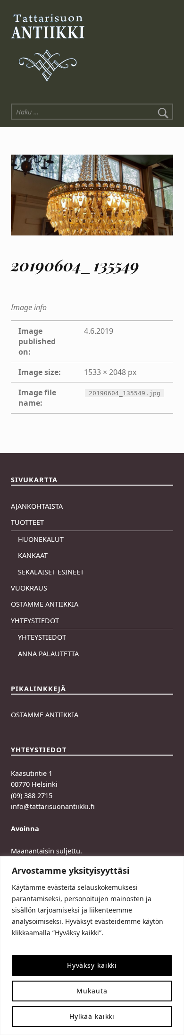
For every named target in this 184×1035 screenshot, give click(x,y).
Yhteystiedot (35, 620)
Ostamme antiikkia (44, 604)
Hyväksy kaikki (92, 965)
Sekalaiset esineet (51, 571)
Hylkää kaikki (92, 1016)
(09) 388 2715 (31, 795)
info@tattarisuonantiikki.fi (53, 806)
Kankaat (33, 555)
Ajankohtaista (37, 506)
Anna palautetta (48, 653)
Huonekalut (41, 539)
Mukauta (91, 990)
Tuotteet (27, 522)
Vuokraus (29, 587)
